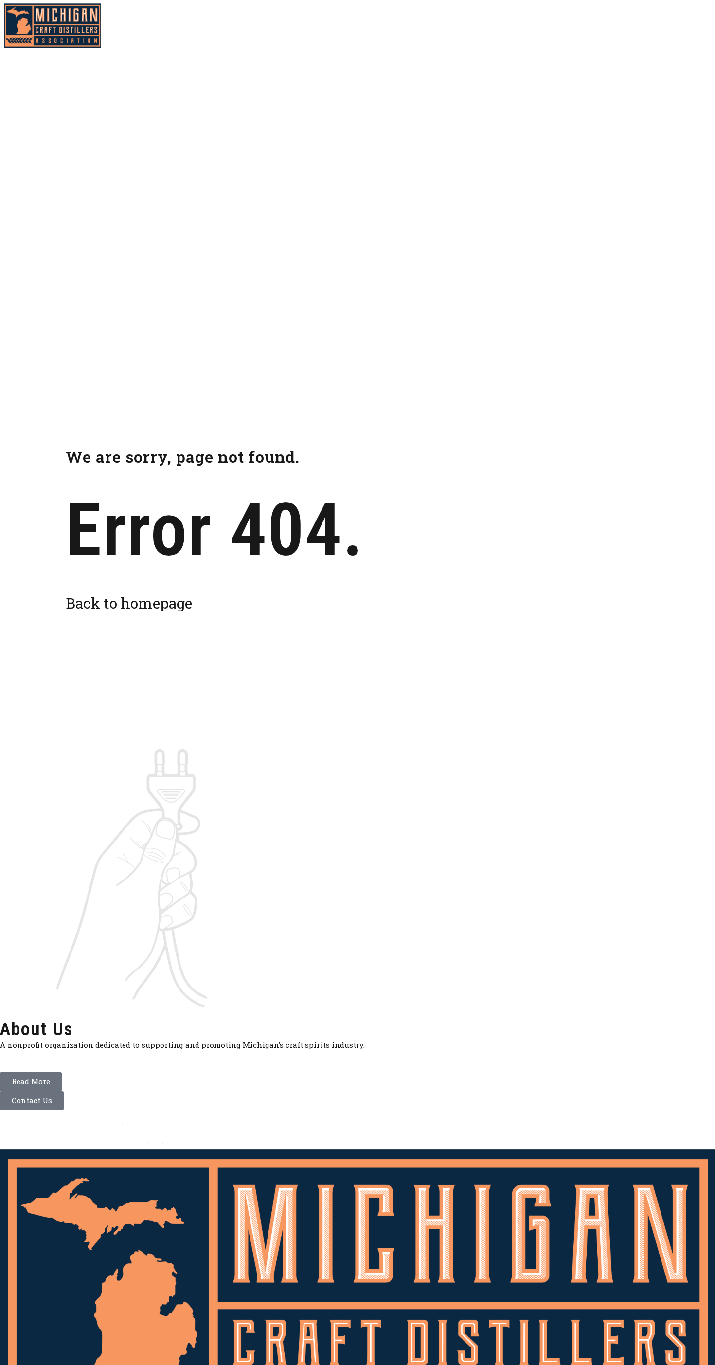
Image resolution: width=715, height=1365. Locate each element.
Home (314, 25)
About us (583, 25)
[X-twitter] (703, 26)
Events (534, 25)
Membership (365, 25)
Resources (482, 25)
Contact (635, 25)
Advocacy (426, 25)
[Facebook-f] (686, 26)
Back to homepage (129, 602)
